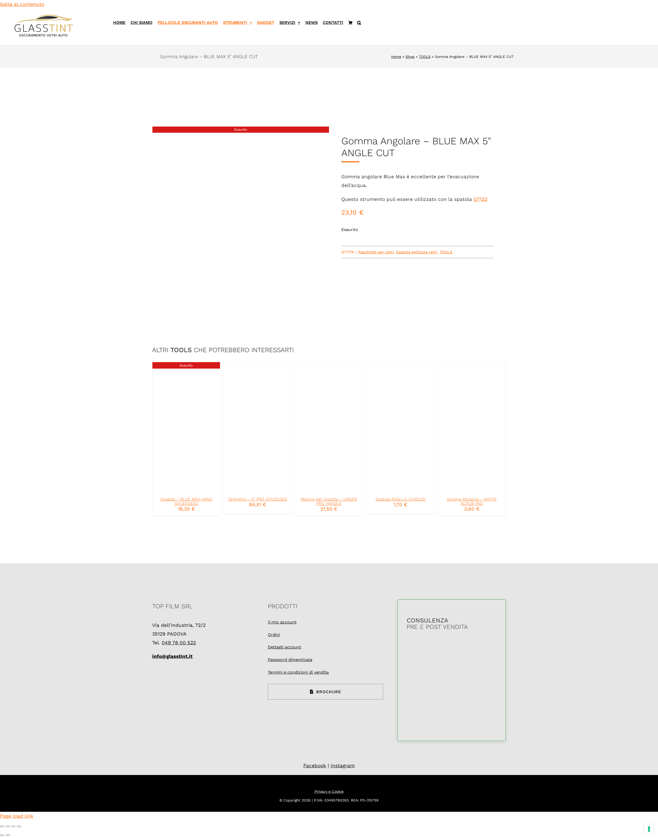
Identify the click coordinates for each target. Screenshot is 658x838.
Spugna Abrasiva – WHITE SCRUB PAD (472, 501)
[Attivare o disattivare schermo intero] (8, 826)
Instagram (343, 766)
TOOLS (425, 57)
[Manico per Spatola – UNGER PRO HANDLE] (329, 427)
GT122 (480, 199)
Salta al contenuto (22, 4)
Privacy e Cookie (329, 791)
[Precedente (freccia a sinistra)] (2, 835)
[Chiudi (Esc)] (19, 826)
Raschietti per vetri (376, 252)
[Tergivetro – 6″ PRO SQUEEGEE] (257, 427)
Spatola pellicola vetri (416, 252)
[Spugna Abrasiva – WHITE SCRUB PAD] (472, 427)
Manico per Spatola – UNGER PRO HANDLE (329, 501)
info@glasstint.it (172, 656)
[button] (359, 22)
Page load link (16, 816)
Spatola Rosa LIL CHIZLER (400, 499)
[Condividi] (13, 826)
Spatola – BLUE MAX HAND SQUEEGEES (186, 501)
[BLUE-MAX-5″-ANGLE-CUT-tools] (240, 218)
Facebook (314, 766)
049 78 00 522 (179, 643)
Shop (410, 57)
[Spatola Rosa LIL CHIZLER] (400, 427)
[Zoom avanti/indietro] (2, 826)
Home (396, 57)
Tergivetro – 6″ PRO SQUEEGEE (257, 499)
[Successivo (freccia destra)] (8, 835)
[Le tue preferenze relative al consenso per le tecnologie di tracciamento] (649, 829)
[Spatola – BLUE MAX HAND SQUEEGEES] (186, 427)
